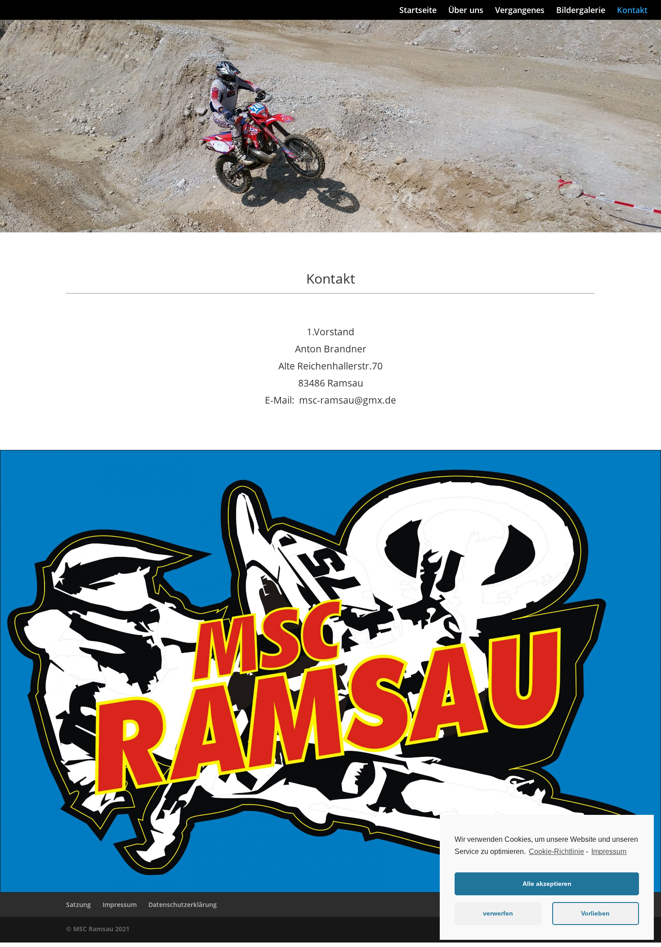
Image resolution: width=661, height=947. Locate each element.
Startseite (418, 11)
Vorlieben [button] (595, 913)
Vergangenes (520, 11)
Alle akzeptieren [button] (547, 883)
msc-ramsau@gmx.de (347, 399)
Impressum (608, 851)
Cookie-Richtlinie (556, 851)
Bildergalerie (580, 11)
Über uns (465, 11)
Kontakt (632, 11)
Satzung (78, 904)
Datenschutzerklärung (182, 904)
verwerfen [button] (498, 913)
